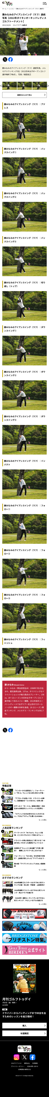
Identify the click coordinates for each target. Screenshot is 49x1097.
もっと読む (43, 820)
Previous (1, 86)
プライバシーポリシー (17, 1066)
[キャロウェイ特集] (24, 926)
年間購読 (24, 1033)
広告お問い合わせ (32, 1066)
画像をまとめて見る (24, 95)
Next (47, 86)
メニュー (45, 4)
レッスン (11, 9)
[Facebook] (10, 59)
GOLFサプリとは (16, 1063)
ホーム (4, 9)
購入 (24, 1025)
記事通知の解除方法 (24, 1069)
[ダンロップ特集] (24, 914)
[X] (5, 59)
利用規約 (35, 1063)
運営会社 (27, 1063)
